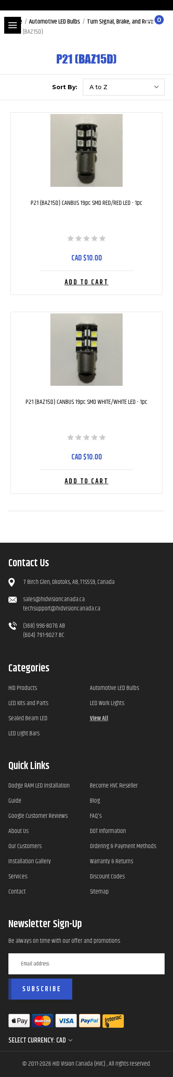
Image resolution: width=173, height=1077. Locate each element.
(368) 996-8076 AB (44, 626)
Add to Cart (87, 282)
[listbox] (124, 87)
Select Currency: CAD (37, 1040)
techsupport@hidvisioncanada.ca (61, 608)
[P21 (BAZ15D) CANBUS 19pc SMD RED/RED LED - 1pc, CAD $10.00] (86, 150)
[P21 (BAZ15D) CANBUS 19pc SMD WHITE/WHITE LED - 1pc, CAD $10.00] (86, 349)
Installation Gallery (29, 861)
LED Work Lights (107, 703)
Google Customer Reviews (38, 816)
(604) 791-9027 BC (43, 635)
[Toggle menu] (12, 25)
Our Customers (25, 846)
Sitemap (99, 892)
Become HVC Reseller (114, 786)
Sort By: (64, 87)
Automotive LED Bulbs (114, 688)
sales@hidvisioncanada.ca (54, 599)
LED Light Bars (23, 733)
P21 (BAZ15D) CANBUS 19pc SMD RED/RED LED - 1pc (86, 203)
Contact (17, 892)
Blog (95, 801)
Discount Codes (107, 876)
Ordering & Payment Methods (123, 846)
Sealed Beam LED (27, 718)
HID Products (22, 688)
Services (17, 876)
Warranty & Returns (111, 861)
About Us (18, 831)
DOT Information (108, 831)
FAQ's (96, 816)
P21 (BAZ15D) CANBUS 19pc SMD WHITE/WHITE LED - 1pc (86, 402)
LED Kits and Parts (28, 703)
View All (99, 718)
